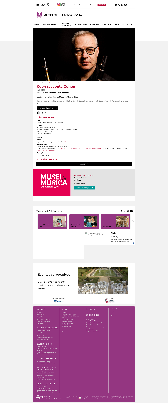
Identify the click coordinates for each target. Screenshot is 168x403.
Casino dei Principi (46, 358)
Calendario (119, 25)
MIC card (66, 142)
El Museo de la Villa (43, 354)
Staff (38, 318)
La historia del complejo (44, 374)
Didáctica (106, 25)
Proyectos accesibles (92, 331)
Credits (109, 398)
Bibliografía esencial (43, 388)
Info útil (64, 312)
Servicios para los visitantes (70, 316)
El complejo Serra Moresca (45, 372)
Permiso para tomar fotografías (47, 392)
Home (39, 83)
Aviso (112, 313)
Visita (130, 25)
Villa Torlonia (41, 314)
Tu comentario (66, 326)
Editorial (40, 312)
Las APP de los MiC (67, 321)
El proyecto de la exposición (46, 379)
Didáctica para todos (92, 325)
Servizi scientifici (46, 384)
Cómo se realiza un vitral (45, 337)
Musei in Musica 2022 (84, 175)
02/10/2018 (122, 239)
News (112, 311)
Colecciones (49, 25)
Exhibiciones (82, 25)
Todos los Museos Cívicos (86, 5)
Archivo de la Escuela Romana (46, 363)
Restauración (41, 336)
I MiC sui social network (76, 225)
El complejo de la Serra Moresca (46, 368)
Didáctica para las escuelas (94, 323)
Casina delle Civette (47, 328)
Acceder (109, 5)
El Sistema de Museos (44, 319)
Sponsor (113, 315)
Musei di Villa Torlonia (62, 15)
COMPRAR (101, 5)
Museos (38, 25)
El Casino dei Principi (44, 361)
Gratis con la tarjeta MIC (47, 108)
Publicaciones (41, 386)
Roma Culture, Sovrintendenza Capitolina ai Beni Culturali (81, 148)
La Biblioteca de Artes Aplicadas (47, 390)
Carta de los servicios (43, 321)
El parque (40, 316)
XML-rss (130, 398)
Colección (40, 332)
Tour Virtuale (107, 226)
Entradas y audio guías (69, 314)
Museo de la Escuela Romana (46, 352)
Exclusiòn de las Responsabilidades (96, 398)
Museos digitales (66, 25)
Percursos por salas (43, 339)
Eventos (94, 25)
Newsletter (40, 323)
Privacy (83, 398)
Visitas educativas (67, 319)
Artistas (39, 334)
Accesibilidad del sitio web (119, 398)
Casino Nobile (44, 344)
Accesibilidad (66, 325)
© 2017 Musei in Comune (71, 398)
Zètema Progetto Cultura (46, 150)
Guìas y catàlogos (67, 323)
